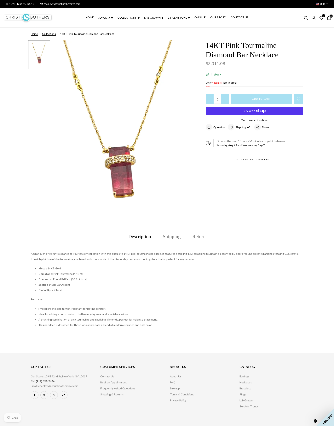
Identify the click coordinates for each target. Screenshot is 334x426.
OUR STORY (218, 17)
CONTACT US (239, 17)
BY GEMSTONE (177, 17)
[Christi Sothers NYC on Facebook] (34, 395)
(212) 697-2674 (45, 381)
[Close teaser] (315, 421)
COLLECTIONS (127, 17)
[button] (325, 417)
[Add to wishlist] (298, 99)
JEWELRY (104, 17)
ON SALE (200, 17)
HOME (90, 17)
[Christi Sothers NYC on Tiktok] (63, 395)
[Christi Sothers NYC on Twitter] (44, 395)
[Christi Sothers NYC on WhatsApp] (54, 395)
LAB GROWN (152, 17)
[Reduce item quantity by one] (210, 99)
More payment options (254, 120)
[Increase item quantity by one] (225, 99)
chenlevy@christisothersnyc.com (62, 3)
